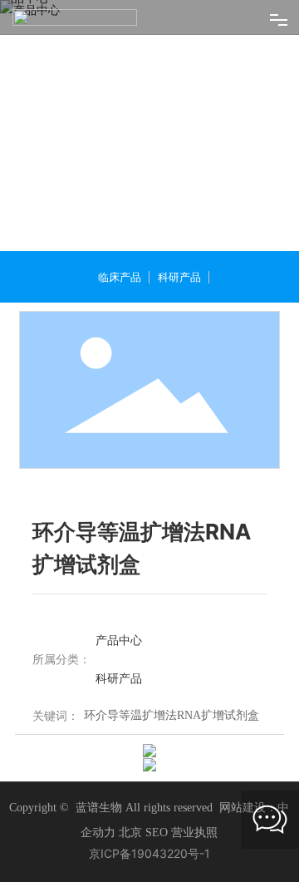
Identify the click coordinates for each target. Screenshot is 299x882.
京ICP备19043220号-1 (149, 854)
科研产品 (179, 277)
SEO (158, 833)
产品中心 (119, 640)
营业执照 (194, 833)
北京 (130, 833)
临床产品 (119, 277)
